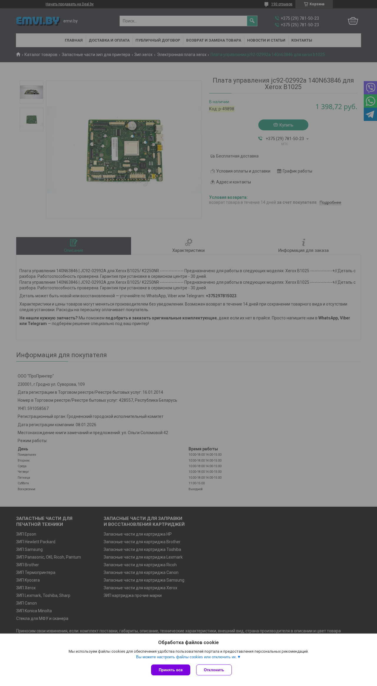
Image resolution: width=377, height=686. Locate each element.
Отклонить (214, 670)
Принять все (171, 670)
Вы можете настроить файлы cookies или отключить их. (186, 657)
